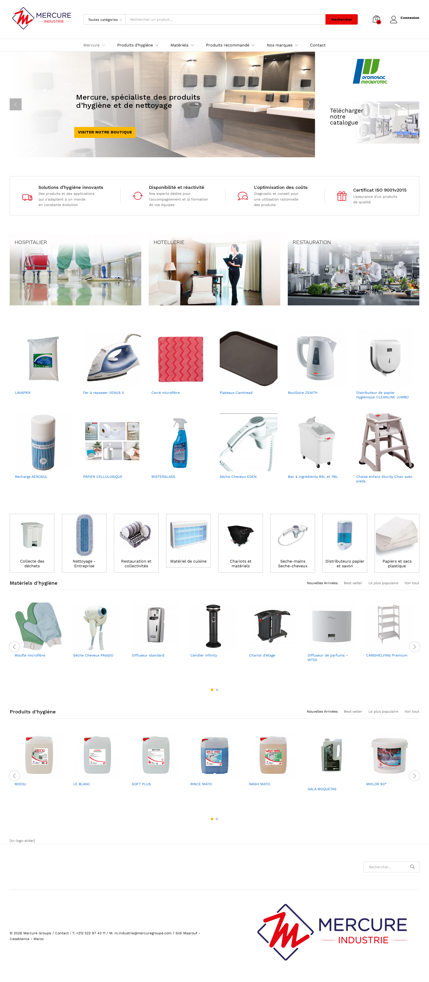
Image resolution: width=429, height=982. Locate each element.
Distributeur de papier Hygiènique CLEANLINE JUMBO (382, 395)
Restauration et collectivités (136, 563)
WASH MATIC (260, 784)
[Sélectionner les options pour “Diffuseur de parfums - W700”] (326, 647)
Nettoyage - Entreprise (84, 563)
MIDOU (20, 784)
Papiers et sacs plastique (397, 563)
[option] (38, 635)
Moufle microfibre (30, 655)
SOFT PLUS (141, 784)
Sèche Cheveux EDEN (238, 477)
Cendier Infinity (203, 655)
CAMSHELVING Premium (386, 655)
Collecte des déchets (32, 563)
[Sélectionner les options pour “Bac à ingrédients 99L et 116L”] (311, 468)
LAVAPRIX (23, 393)
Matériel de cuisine (188, 561)
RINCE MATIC (201, 784)
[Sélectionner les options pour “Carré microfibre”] (174, 384)
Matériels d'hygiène (33, 583)
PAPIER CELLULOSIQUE (102, 477)
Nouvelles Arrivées (322, 583)
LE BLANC (81, 784)
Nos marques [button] (279, 45)
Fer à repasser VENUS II (103, 393)
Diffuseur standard (148, 655)
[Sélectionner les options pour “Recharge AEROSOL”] (38, 468)
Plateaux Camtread (236, 393)
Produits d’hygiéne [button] (135, 45)
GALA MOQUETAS (322, 789)
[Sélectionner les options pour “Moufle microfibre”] (33, 647)
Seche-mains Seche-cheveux (293, 563)
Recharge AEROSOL (31, 477)
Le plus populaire (383, 583)
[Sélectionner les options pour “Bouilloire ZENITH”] (311, 384)
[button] (38, 384)
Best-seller (353, 583)
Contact (318, 45)
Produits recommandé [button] (227, 45)
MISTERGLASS (163, 477)
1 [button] (212, 690)
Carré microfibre (165, 393)
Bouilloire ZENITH (303, 393)
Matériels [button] (179, 45)
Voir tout (411, 583)
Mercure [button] (91, 45)
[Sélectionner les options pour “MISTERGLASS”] (174, 468)
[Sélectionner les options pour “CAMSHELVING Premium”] (384, 647)
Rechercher (341, 19)
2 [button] (217, 690)
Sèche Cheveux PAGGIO (93, 655)
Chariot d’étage (262, 655)
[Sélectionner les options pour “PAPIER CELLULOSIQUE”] (106, 468)
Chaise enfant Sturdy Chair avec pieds (384, 479)
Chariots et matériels (240, 563)
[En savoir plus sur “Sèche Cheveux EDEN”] (243, 468)
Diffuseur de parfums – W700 (328, 657)
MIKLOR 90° (376, 784)
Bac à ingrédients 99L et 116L (313, 477)
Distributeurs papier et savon (344, 563)
